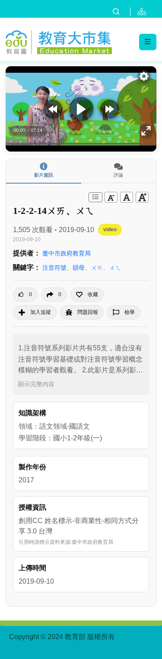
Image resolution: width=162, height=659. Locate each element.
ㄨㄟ (115, 267)
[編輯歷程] (95, 197)
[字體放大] (142, 197)
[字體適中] (126, 197)
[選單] (147, 42)
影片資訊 (43, 175)
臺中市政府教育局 (66, 253)
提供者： (27, 253)
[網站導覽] (143, 11)
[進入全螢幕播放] (146, 130)
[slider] (81, 144)
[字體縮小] (111, 197)
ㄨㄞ (97, 267)
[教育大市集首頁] (59, 41)
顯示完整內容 (36, 384)
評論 (118, 175)
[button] (87, 295)
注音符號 (54, 267)
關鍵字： (27, 267)
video (110, 229)
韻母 (79, 267)
